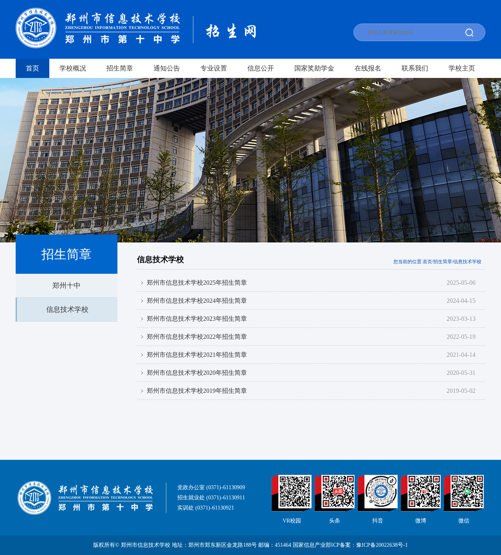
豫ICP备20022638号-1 (382, 545)
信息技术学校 (67, 309)
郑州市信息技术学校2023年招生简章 (197, 318)
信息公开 (260, 68)
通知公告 (166, 68)
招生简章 (119, 68)
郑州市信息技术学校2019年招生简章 (197, 390)
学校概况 (72, 68)
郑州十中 (66, 285)
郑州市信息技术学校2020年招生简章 (197, 372)
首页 (32, 68)
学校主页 (462, 68)
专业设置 (213, 68)
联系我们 (415, 68)
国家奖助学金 (314, 68)
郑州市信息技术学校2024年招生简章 (197, 300)
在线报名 (368, 68)
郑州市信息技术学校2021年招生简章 (197, 354)
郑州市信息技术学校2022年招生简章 (197, 336)
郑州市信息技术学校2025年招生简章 (197, 282)
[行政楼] (250, 160)
